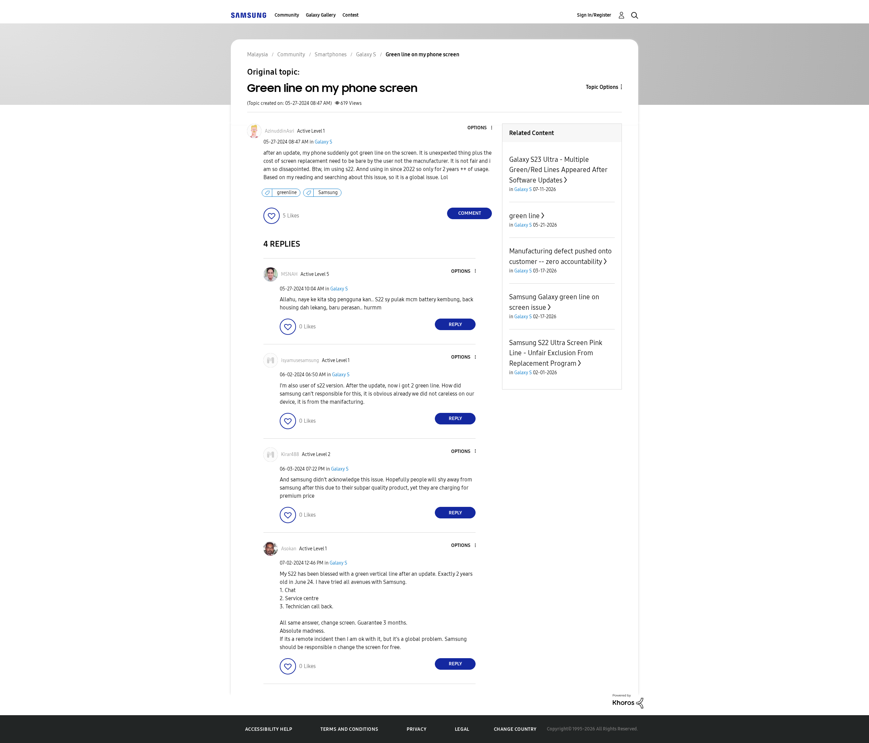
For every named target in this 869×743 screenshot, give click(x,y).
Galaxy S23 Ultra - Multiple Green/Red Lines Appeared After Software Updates (558, 169)
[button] (480, 128)
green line (524, 216)
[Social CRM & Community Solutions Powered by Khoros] (628, 701)
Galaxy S (323, 142)
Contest (350, 15)
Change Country (515, 729)
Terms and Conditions (349, 729)
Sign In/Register (594, 15)
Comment (469, 213)
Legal (462, 729)
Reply (455, 324)
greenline (287, 192)
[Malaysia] (248, 15)
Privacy (416, 729)
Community (287, 15)
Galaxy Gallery (321, 15)
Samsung (328, 192)
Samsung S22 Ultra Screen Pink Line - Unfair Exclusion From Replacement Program (555, 353)
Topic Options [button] (602, 87)
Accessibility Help (268, 729)
